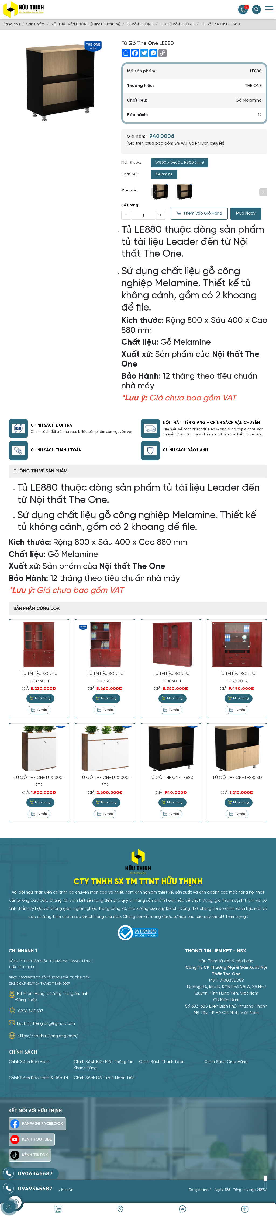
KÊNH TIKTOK (35, 1155)
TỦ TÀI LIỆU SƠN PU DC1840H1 (171, 678)
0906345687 (35, 1174)
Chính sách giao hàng (226, 1062)
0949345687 (35, 1189)
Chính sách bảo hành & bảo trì (38, 1078)
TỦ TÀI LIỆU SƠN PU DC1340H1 (39, 678)
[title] (182, 1209)
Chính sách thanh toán (56, 450)
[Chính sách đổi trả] (18, 428)
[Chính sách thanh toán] (18, 450)
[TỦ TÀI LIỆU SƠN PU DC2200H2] (237, 644)
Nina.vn (67, 1190)
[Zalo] (58, 1209)
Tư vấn (42, 710)
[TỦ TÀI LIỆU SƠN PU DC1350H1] (105, 644)
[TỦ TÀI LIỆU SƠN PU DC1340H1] (39, 644)
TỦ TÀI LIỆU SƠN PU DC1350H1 (105, 678)
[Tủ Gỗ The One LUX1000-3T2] (105, 748)
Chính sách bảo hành (185, 450)
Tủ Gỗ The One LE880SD (237, 778)
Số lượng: (130, 205)
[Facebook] (120, 1209)
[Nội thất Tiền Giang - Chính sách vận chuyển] (150, 428)
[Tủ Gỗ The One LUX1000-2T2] (39, 748)
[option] (50, 996)
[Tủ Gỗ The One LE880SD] (237, 748)
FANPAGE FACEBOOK (42, 1124)
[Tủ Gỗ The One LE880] (160, 192)
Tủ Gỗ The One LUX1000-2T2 (38, 782)
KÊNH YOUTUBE (37, 1139)
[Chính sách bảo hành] (150, 450)
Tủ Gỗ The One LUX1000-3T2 (105, 782)
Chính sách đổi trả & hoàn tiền (104, 1078)
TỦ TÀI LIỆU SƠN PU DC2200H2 (237, 678)
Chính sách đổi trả (51, 425)
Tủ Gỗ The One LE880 (171, 778)
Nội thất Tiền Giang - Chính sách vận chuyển (211, 423)
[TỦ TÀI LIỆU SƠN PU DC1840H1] (171, 644)
